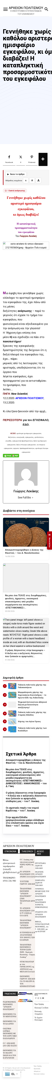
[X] (40, 998)
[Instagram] (38, 998)
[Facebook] (36, 998)
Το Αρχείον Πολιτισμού (39, 1018)
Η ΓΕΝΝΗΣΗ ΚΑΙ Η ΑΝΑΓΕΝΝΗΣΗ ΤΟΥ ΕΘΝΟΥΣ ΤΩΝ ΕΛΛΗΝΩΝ (27, 936)
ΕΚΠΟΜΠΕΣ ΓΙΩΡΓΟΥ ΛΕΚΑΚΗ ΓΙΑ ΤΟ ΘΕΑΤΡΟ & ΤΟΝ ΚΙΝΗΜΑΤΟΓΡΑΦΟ (27, 981)
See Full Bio (24, 497)
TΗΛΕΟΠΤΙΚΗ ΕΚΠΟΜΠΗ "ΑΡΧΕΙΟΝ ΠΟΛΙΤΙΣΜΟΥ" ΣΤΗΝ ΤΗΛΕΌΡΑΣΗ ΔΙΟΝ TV (27, 895)
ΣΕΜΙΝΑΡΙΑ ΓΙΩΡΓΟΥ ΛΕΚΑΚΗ (40, 882)
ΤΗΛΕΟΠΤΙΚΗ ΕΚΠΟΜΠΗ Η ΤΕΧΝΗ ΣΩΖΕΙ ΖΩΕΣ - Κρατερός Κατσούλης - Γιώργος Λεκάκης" (27, 950)
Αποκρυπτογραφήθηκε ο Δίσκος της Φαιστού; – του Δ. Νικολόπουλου (26, 761)
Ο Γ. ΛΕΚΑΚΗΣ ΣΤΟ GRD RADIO (10, 1044)
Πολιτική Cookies (41, 1007)
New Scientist (19, 393)
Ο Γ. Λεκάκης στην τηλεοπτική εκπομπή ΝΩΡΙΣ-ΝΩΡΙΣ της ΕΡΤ (27, 863)
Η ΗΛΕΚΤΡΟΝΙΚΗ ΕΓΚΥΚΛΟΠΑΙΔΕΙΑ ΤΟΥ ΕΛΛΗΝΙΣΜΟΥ (26, 12)
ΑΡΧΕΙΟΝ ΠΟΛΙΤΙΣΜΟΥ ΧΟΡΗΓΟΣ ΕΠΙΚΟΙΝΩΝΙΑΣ (41, 903)
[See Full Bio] (32, 497)
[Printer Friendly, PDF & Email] (11, 457)
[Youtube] (43, 998)
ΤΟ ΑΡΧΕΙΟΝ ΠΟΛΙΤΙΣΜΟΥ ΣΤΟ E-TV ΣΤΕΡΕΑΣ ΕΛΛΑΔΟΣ (27, 912)
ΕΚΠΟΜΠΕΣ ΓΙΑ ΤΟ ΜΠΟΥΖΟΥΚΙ (9, 1015)
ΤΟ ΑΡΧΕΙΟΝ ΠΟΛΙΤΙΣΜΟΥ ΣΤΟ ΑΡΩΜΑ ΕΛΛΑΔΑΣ (27, 874)
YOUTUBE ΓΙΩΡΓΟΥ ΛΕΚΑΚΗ (27, 882)
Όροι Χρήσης (39, 1004)
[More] (43, 159)
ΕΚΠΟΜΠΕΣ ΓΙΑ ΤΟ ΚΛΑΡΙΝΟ (9, 1022)
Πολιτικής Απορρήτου (39, 1012)
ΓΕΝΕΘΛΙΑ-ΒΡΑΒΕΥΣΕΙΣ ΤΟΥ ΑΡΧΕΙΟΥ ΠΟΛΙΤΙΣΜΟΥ (42, 892)
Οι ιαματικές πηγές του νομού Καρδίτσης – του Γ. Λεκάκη (22, 809)
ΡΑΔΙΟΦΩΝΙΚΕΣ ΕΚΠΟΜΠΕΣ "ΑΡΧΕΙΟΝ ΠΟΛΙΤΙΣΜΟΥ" (9, 1005)
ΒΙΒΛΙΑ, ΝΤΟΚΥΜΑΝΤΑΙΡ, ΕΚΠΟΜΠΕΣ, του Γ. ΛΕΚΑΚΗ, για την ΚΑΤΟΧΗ (42, 926)
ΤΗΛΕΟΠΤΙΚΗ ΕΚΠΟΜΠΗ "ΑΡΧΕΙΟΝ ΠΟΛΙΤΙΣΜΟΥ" (25, 924)
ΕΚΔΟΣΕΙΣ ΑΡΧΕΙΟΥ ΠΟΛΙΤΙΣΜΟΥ (40, 874)
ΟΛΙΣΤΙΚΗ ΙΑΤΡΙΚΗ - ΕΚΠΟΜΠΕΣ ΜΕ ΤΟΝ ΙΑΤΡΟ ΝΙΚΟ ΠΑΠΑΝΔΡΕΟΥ (10, 1033)
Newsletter (50, 540)
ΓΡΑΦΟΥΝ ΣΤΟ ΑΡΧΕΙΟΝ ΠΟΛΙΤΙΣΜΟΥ (41, 914)
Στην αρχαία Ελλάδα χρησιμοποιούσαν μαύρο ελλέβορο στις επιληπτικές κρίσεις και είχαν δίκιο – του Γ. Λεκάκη (25, 821)
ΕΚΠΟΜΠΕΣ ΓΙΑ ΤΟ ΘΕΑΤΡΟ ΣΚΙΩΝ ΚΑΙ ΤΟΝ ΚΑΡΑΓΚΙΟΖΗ (9, 1054)
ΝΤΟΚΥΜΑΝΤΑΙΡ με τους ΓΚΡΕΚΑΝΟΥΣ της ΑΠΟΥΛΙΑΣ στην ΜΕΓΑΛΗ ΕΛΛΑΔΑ (27, 966)
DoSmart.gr (9, 1070)
